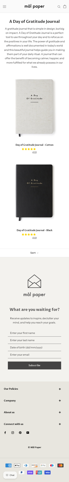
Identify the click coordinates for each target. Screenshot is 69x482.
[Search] (59, 6)
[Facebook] (5, 432)
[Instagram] (12, 432)
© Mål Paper (34, 447)
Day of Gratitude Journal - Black (34, 230)
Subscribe (34, 365)
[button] (29, 149)
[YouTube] (27, 432)
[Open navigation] (4, 6)
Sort (33, 252)
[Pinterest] (20, 432)
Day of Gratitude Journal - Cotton (34, 145)
